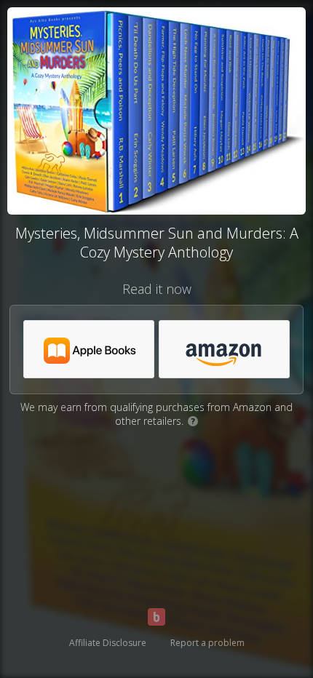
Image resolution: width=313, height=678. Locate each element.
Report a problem (207, 643)
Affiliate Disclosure (107, 643)
